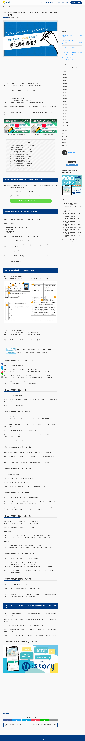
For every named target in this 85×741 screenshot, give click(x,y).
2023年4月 (65, 104)
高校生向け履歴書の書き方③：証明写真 (21, 154)
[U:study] (7, 2)
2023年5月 (65, 101)
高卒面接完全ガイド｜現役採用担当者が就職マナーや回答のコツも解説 (34, 349)
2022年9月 (65, 113)
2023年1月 (65, 107)
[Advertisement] (30, 68)
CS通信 (64, 133)
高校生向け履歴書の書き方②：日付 (20, 153)
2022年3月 (65, 125)
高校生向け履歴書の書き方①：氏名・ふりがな (22, 151)
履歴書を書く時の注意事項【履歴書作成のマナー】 (23, 147)
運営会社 (34, 737)
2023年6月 (65, 98)
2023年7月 (65, 95)
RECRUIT (6, 17)
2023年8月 (65, 92)
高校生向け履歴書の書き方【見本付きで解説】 (22, 149)
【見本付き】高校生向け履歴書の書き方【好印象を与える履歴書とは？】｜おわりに (31, 168)
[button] (7, 720)
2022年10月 (65, 110)
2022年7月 (65, 119)
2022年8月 (65, 116)
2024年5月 (65, 80)
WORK (64, 142)
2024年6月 (65, 77)
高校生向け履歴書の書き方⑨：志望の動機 (21, 165)
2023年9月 (65, 89)
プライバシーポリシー (41, 737)
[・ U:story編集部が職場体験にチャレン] (78, 158)
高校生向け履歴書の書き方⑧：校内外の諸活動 (22, 163)
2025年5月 (65, 74)
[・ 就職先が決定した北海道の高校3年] (72, 158)
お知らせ (65, 145)
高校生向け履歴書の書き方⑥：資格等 (20, 160)
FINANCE (65, 136)
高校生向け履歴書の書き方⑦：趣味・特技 (21, 161)
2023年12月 (65, 83)
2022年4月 (65, 122)
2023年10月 (65, 86)
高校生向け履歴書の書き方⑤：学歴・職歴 (21, 158)
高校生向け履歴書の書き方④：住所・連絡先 (22, 156)
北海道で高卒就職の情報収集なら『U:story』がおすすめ (24, 145)
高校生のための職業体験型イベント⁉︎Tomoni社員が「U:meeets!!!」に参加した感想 (72, 42)
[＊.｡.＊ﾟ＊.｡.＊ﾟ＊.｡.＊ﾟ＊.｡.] (65, 158)
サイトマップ (50, 737)
